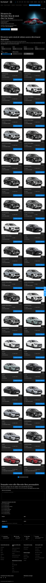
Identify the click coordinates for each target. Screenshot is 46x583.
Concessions (25, 5)
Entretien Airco (37, 550)
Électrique (2, 559)
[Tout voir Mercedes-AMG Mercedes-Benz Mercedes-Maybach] (6, 49)
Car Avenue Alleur (6, 503)
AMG (20, 1)
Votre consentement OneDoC (39, 557)
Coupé (2, 552)
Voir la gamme (14, 549)
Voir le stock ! (14, 29)
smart (22, 1)
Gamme (2, 5)
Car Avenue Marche (6, 510)
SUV (1, 556)
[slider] (1, 54)
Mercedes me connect (38, 552)
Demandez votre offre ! (6, 29)
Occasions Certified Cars (16, 551)
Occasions (28, 1)
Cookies (25, 560)
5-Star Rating (37, 556)
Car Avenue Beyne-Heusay (7, 506)
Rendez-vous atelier (38, 547)
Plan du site (37, 559)
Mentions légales (26, 556)
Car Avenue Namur (6, 512)
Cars (15, 1)
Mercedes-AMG (14, 564)
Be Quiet (12, 581)
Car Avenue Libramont (7, 509)
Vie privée (25, 558)
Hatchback (2, 547)
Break (1, 550)
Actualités (31, 1)
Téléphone (4, 521)
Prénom (3, 516)
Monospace (2, 557)
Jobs (41, 1)
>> (27, 477)
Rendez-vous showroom (16, 548)
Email (25, 521)
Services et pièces (19, 5)
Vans (17, 1)
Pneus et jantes (37, 554)
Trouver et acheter (7, 5)
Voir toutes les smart (15, 556)
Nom (25, 516)
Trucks (25, 1)
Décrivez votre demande (6, 490)
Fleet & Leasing (26, 547)
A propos (39, 1)
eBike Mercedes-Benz (15, 571)
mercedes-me (43, 8)
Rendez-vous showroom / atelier (34, 5)
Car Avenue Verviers (6, 513)
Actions (13, 553)
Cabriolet (2, 554)
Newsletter (35, 1)
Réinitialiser (28, 53)
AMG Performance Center (16, 555)
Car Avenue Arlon (6, 505)
